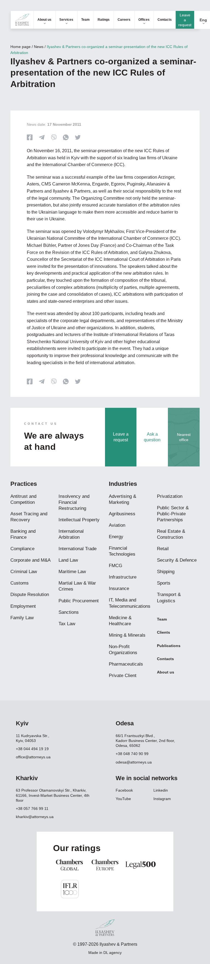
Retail (163, 548)
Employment (23, 606)
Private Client (122, 675)
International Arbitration (71, 534)
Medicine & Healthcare (120, 620)
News (38, 46)
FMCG (115, 565)
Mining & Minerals (127, 635)
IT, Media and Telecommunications (129, 603)
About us (44, 20)
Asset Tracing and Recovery (28, 516)
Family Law (22, 617)
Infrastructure (122, 577)
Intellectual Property (79, 519)
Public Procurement (79, 600)
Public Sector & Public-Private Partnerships (173, 513)
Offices (144, 20)
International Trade (78, 548)
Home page (20, 46)
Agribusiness (122, 513)
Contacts (165, 20)
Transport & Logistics (169, 597)
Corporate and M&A (30, 560)
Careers (124, 20)
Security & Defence (177, 560)
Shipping (165, 571)
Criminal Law (23, 571)
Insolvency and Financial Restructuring (74, 502)
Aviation (117, 525)
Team (85, 20)
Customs (19, 583)
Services (66, 20)
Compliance (22, 548)
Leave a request (184, 20)
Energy (116, 536)
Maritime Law (72, 571)
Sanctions (69, 612)
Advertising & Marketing (122, 499)
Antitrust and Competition (23, 499)
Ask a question (152, 437)
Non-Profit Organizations (123, 649)
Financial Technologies (122, 551)
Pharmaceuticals (126, 664)
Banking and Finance (23, 534)
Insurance (119, 588)
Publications (168, 645)
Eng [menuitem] (203, 20)
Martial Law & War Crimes (77, 586)
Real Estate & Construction (171, 534)
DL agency (112, 952)
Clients (163, 632)
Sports (163, 583)
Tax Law (67, 623)
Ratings (104, 20)
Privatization (169, 496)
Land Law (68, 560)
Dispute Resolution (29, 594)
